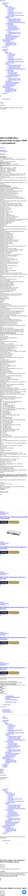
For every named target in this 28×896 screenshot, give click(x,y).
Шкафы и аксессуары (10, 38)
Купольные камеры (12, 27)
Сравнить (5, 766)
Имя (1, 482)
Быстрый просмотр (4, 513)
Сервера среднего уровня (14, 20)
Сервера (7, 17)
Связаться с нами (10, 702)
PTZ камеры (11, 24)
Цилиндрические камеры (14, 28)
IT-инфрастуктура (9, 42)
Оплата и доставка (11, 699)
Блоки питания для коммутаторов (16, 15)
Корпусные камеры (12, 26)
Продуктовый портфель (8, 39)
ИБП (6, 5)
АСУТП (7, 45)
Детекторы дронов (9, 16)
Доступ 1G (10, 10)
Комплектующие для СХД (14, 33)
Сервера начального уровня (14, 18)
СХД (9, 31)
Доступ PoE (11, 13)
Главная (2, 102)
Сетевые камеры (9, 23)
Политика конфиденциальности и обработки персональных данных (14, 714)
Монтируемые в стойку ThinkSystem (16, 22)
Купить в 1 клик (14, 522)
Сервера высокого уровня (14, 21)
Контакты (5, 47)
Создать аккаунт (4, 777)
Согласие (2, 485)
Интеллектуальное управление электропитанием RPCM (12, 36)
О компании (5, 2)
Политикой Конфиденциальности (8, 876)
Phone (1, 866)
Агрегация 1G (11, 9)
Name (1, 864)
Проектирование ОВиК (10, 43)
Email (1, 867)
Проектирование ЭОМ (10, 44)
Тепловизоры (8, 34)
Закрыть (2, 770)
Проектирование (7, 40)
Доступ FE (10, 11)
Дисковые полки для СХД (14, 32)
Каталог (4, 4)
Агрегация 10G (11, 7)
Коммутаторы (8, 6)
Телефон (2, 483)
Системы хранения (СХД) (11, 29)
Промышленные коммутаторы (15, 12)
